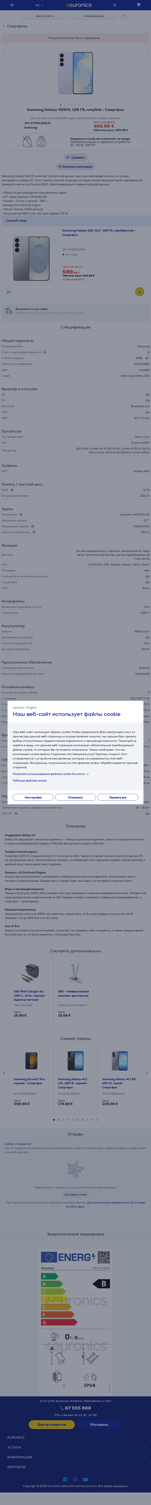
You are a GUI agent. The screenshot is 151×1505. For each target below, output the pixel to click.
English (32, 707)
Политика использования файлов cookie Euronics (49, 774)
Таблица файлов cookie (30, 780)
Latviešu (18, 707)
